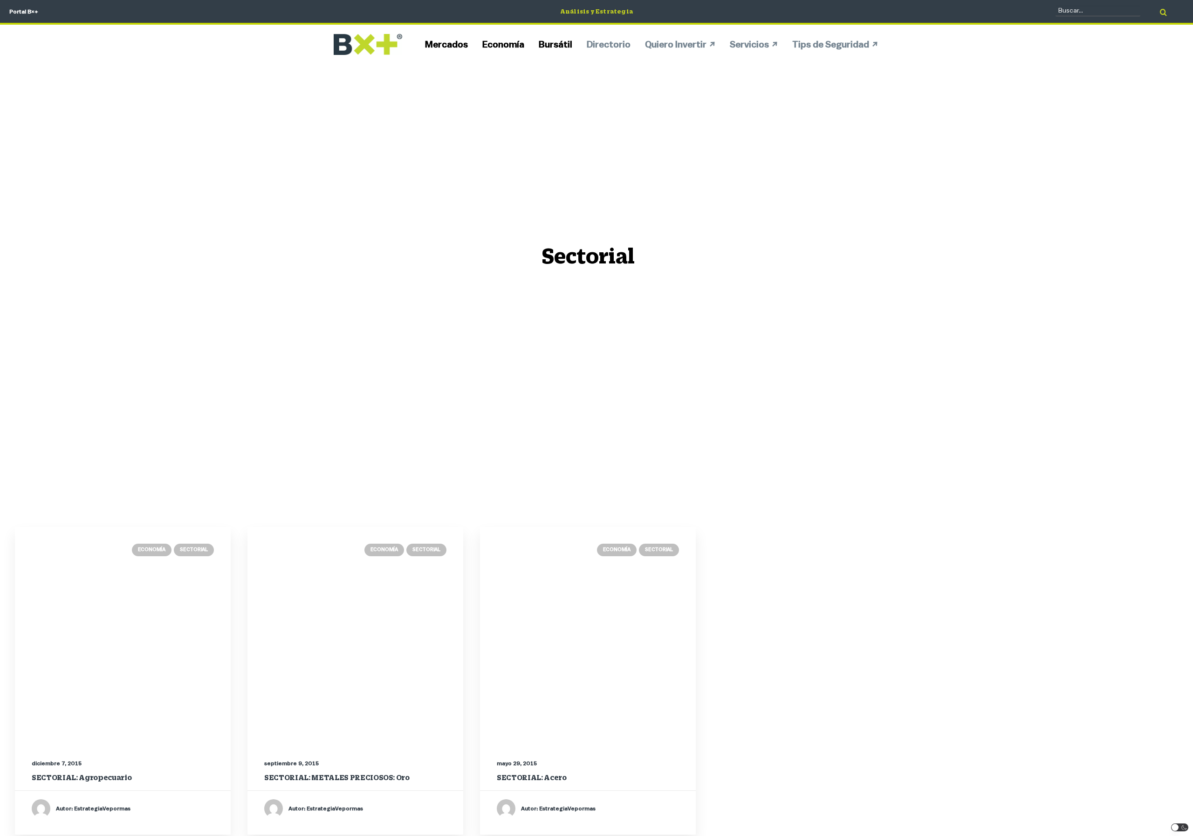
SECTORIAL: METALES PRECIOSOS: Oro (337, 777)
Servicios (749, 44)
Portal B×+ (23, 11)
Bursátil (555, 44)
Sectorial (194, 549)
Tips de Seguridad (830, 44)
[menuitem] (449, 44)
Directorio (609, 44)
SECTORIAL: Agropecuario (81, 777)
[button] (1180, 827)
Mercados (446, 44)
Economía (503, 44)
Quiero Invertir (675, 44)
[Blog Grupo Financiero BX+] (368, 44)
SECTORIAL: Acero (532, 777)
